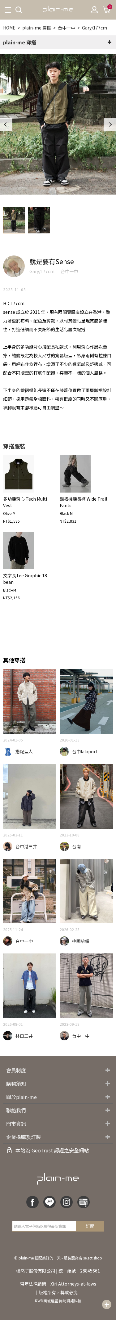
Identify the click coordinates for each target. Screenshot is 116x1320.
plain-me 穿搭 (36, 28)
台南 (76, 846)
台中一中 (66, 28)
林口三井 (24, 1036)
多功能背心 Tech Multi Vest (25, 502)
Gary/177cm (94, 28)
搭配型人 (24, 751)
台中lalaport (84, 751)
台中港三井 (26, 846)
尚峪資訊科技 (70, 1300)
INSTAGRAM (66, 1202)
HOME (9, 28)
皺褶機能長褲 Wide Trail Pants (83, 502)
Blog (83, 1202)
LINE (49, 1202)
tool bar (106, 1304)
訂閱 (90, 1226)
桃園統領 (80, 941)
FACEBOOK (32, 1202)
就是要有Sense (51, 261)
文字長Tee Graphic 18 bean (25, 578)
